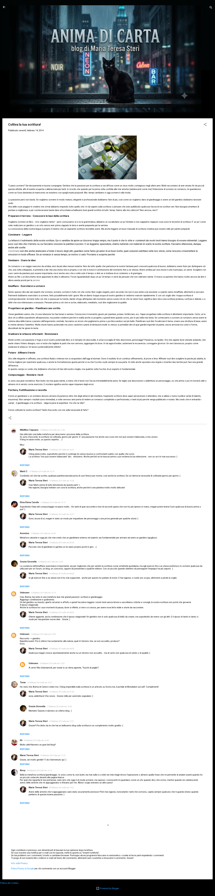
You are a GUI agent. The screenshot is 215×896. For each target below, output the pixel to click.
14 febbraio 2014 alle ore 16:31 (61, 450)
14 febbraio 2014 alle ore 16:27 (61, 514)
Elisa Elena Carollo (29, 502)
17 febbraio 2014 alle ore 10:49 (59, 706)
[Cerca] (211, 8)
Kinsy (22, 770)
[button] (205, 125)
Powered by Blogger (109, 888)
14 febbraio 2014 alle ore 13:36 (52, 430)
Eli (21, 740)
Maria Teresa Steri (38, 449)
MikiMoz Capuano (29, 430)
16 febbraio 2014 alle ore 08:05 (61, 649)
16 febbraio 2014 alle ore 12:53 (51, 663)
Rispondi (25, 465)
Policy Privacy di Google (22, 868)
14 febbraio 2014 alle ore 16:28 (61, 481)
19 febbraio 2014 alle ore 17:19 (52, 755)
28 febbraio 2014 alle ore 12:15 (39, 770)
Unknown (24, 592)
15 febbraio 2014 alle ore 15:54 (43, 634)
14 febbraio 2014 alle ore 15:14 (52, 502)
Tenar (23, 682)
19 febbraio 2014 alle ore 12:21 (61, 721)
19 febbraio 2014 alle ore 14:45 (36, 740)
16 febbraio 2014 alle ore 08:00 (61, 573)
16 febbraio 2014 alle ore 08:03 (61, 612)
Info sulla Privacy (19, 863)
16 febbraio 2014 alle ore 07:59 (61, 692)
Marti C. (24, 471)
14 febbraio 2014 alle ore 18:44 (43, 533)
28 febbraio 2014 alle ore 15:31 (61, 787)
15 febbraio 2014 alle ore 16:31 (39, 682)
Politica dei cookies (9, 883)
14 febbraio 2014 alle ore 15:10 (41, 471)
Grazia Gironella (28, 561)
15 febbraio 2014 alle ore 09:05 (61, 542)
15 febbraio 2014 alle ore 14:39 (50, 562)
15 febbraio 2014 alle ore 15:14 (43, 593)
